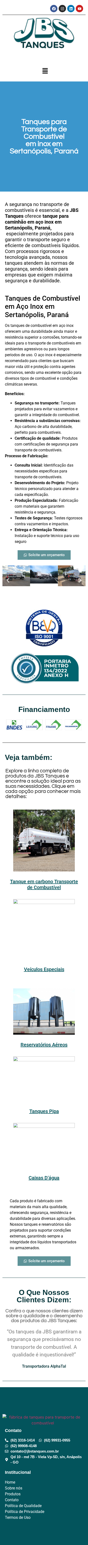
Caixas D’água (44, 1178)
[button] (45, 71)
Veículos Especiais (44, 969)
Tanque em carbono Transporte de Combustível (44, 884)
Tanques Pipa (44, 1111)
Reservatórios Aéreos (44, 1045)
